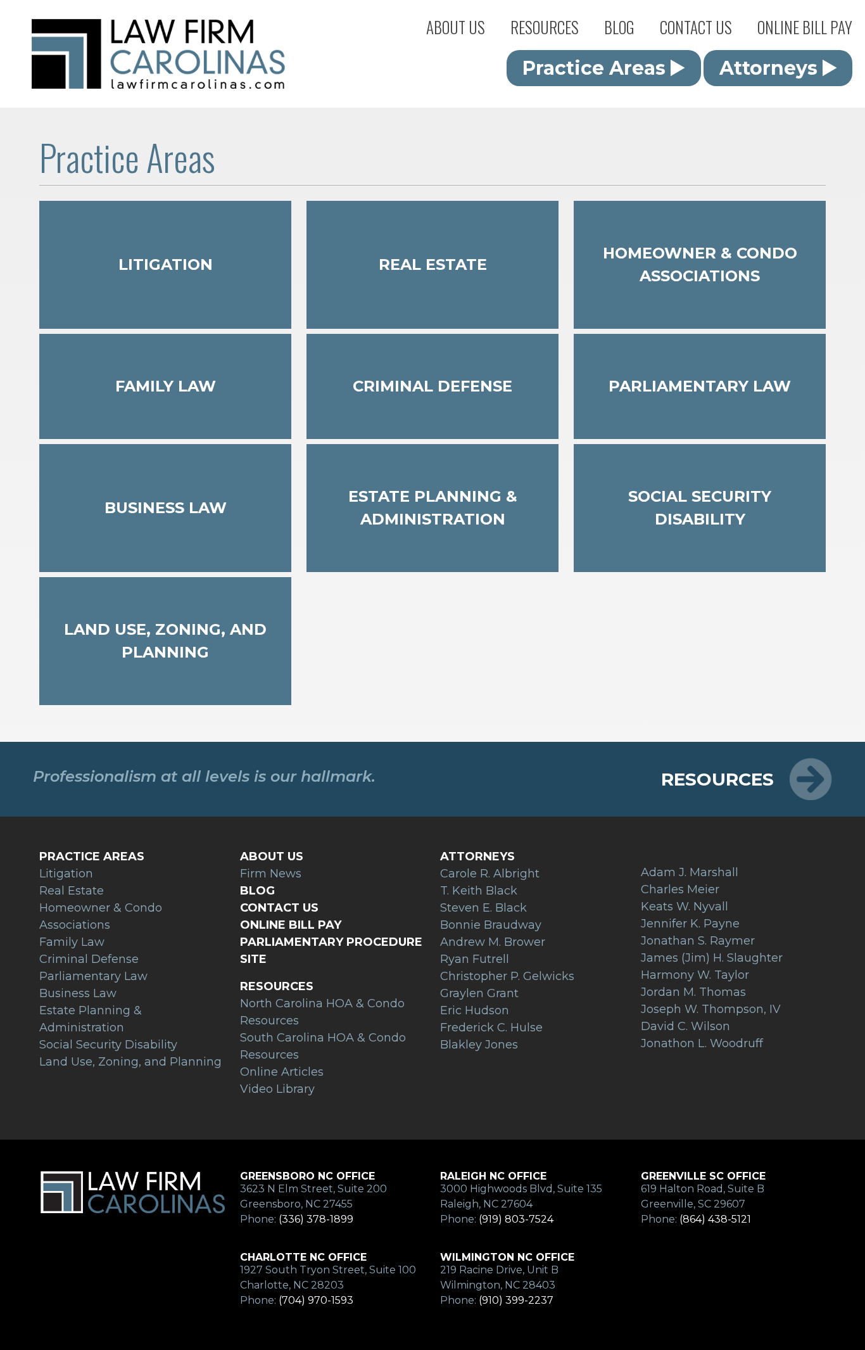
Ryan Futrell (474, 959)
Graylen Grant (479, 993)
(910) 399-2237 (516, 1300)
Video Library (277, 1089)
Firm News (442, 98)
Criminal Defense (432, 386)
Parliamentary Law (700, 386)
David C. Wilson (685, 1026)
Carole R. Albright (490, 874)
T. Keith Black (478, 891)
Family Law (165, 386)
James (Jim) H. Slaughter (712, 958)
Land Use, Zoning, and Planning (165, 640)
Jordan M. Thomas (693, 992)
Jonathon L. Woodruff (702, 1043)
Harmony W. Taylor (695, 975)
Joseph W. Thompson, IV (711, 1009)
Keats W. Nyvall (684, 907)
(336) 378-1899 (316, 1219)
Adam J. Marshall (689, 872)
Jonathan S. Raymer (698, 941)
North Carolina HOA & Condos (566, 47)
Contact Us (696, 27)
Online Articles (534, 98)
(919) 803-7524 (516, 1219)
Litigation (165, 264)
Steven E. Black (483, 908)
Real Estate (433, 264)
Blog (619, 27)
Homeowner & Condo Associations (700, 264)
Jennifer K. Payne (690, 924)
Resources (544, 27)
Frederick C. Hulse (491, 1028)
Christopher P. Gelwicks (507, 976)
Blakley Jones (479, 1045)
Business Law (165, 508)
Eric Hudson (474, 1010)
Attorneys (440, 72)
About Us (455, 27)
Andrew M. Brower (492, 942)
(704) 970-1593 (316, 1300)
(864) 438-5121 (715, 1219)
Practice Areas (452, 47)
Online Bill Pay (804, 27)
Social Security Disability (699, 507)
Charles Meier (680, 889)
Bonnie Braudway (490, 925)
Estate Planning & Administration (432, 507)
